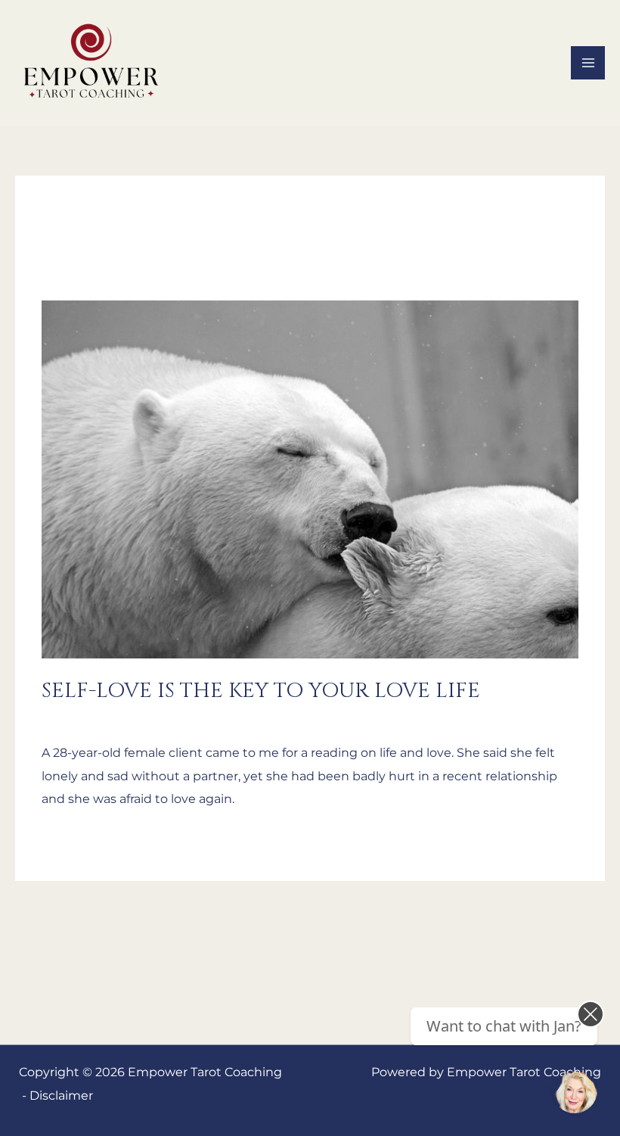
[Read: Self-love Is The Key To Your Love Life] (310, 478)
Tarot (178, 716)
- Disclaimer (57, 1095)
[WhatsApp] (574, 1090)
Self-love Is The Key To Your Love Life (261, 691)
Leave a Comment (97, 716)
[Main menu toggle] (588, 63)
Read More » (79, 838)
